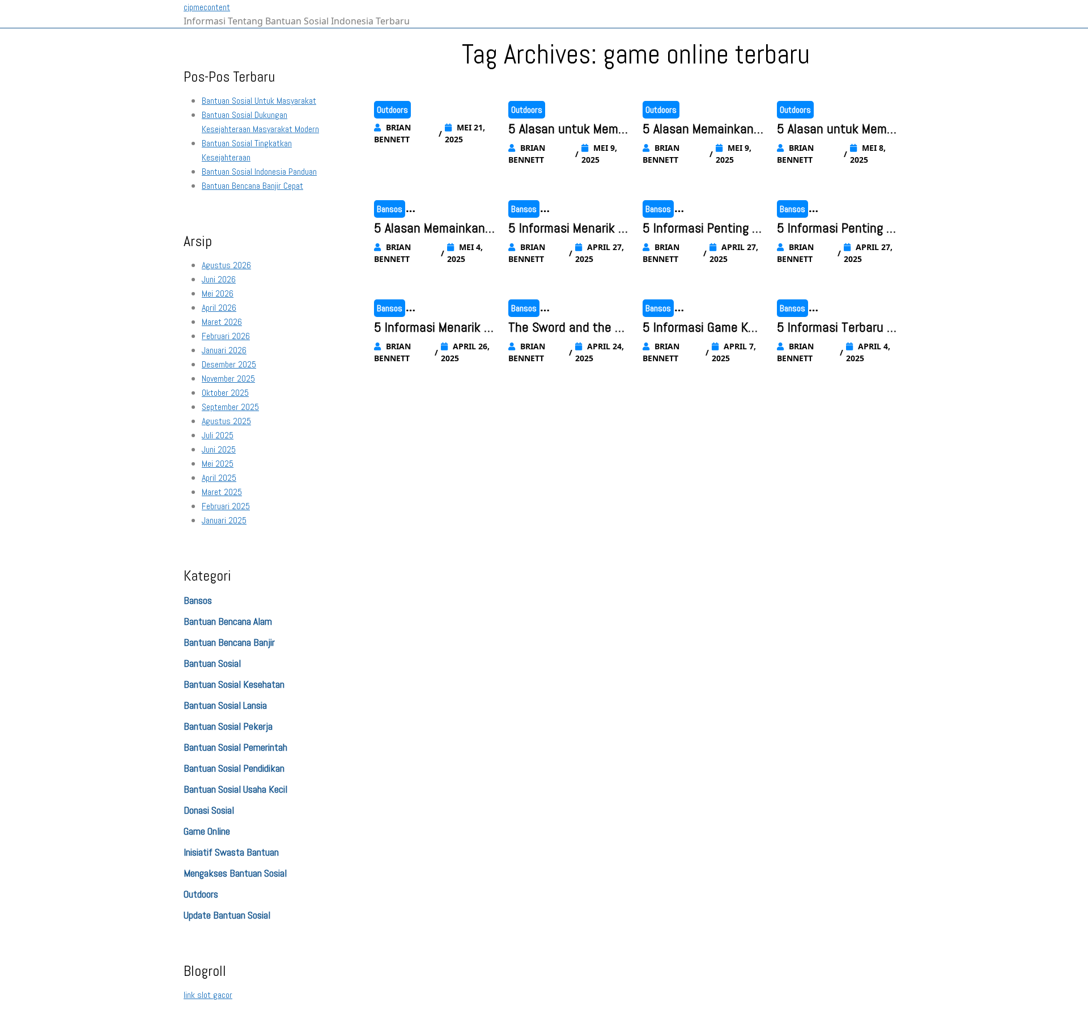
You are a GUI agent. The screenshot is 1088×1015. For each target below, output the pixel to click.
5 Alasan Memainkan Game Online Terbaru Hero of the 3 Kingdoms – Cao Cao (430, 228)
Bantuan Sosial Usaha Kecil (235, 789)
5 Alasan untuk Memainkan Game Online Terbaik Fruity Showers (836, 129)
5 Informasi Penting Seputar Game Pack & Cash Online (701, 228)
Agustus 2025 (226, 421)
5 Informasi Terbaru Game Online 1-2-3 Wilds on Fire (836, 327)
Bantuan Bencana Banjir (229, 642)
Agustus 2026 (226, 265)
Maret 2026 (222, 322)
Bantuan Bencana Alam (228, 621)
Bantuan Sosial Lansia (225, 705)
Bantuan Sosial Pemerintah (235, 747)
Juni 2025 (219, 449)
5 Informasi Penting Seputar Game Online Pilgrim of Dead (837, 228)
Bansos (198, 600)
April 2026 (219, 308)
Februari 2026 (226, 336)
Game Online (207, 831)
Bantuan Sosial (212, 663)
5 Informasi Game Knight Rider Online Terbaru (703, 327)
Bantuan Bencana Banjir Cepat (252, 186)
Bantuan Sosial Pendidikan (234, 768)
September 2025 (230, 407)
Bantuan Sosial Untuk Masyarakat (259, 101)
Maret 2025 (222, 492)
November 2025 (228, 378)
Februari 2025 (226, 506)
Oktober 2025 (225, 393)
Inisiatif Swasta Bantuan (231, 851)
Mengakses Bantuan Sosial (235, 872)
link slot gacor (208, 995)
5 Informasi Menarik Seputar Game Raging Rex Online (434, 327)
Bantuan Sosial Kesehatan (234, 684)
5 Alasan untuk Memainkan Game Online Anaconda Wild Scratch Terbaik (568, 129)
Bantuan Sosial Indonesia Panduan (259, 171)
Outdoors (201, 893)
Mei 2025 (217, 464)
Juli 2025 (217, 435)
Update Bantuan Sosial (227, 914)
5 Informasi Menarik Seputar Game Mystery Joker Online (566, 228)
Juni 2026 (219, 279)
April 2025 (219, 478)
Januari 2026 (224, 350)
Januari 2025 (224, 520)
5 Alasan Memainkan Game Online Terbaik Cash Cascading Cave (701, 129)
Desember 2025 (229, 364)
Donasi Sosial (209, 810)
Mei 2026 (217, 293)
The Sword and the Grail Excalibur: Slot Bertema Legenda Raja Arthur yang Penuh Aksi (567, 327)
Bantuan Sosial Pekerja (228, 726)
